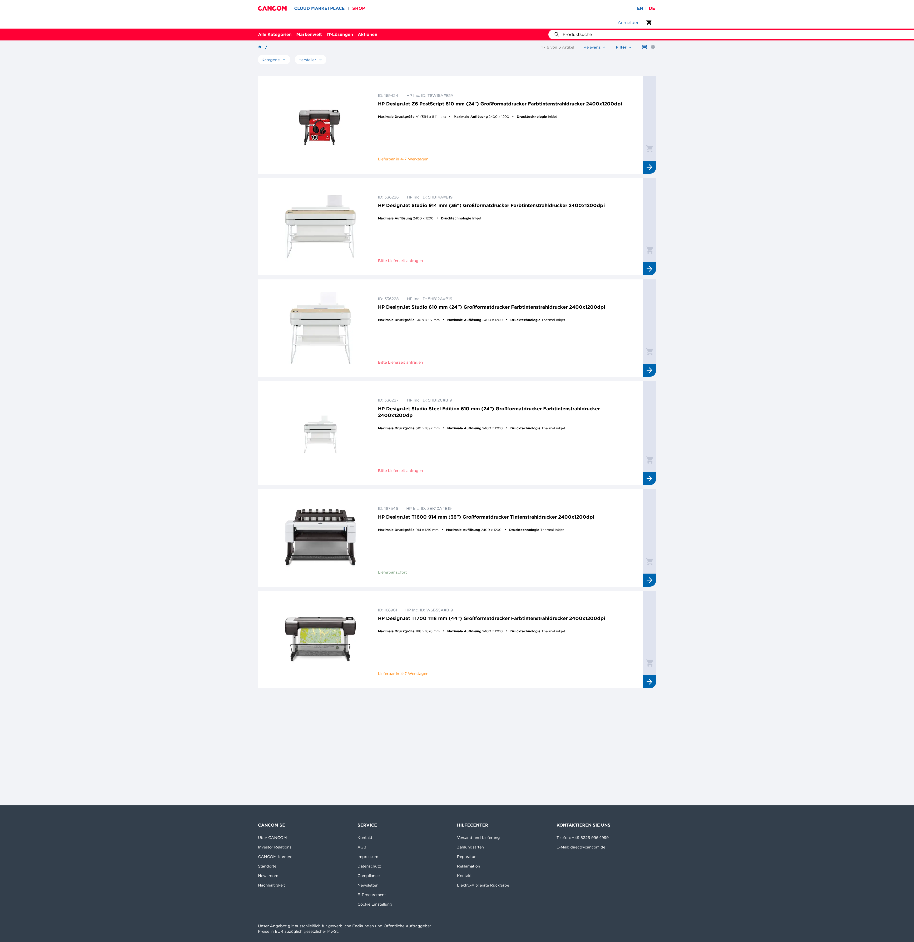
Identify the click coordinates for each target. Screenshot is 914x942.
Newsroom (268, 875)
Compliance (369, 875)
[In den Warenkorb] (649, 148)
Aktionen (367, 34)
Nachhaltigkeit (271, 885)
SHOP (358, 8)
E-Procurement (372, 894)
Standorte (267, 866)
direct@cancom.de (587, 847)
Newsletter (368, 885)
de (652, 8)
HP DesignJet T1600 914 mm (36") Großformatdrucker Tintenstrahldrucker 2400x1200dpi (486, 517)
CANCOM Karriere (275, 856)
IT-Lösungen (340, 34)
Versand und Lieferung (478, 837)
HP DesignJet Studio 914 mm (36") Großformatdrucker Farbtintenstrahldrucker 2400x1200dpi (491, 205)
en (640, 8)
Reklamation (468, 866)
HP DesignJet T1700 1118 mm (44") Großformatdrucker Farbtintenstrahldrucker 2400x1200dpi (491, 618)
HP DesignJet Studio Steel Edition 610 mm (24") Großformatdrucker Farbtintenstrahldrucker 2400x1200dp (489, 412)
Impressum (368, 856)
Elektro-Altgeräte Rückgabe (483, 885)
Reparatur (466, 856)
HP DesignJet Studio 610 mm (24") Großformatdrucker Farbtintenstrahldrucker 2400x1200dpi (491, 307)
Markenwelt (309, 34)
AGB (362, 847)
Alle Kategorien (275, 34)
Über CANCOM (272, 837)
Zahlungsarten (470, 847)
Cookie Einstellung (375, 904)
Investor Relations (274, 847)
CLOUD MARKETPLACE (319, 8)
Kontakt (365, 837)
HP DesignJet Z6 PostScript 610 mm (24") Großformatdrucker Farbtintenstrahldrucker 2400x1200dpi (500, 104)
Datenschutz (369, 866)
